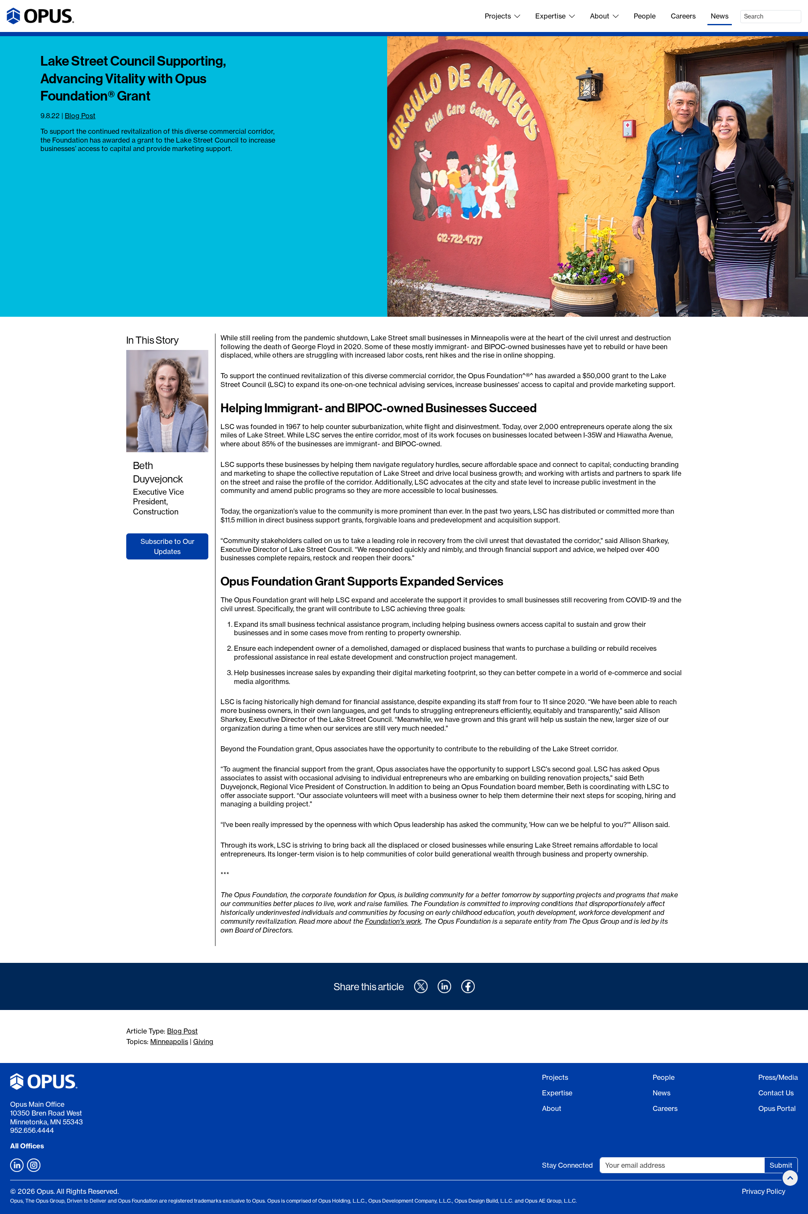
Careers (683, 16)
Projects (498, 16)
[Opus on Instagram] (33, 1165)
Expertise (550, 16)
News (719, 16)
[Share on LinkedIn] (444, 986)
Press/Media (778, 1077)
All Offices (27, 1146)
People (645, 16)
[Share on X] (421, 986)
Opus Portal (777, 1108)
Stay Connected (567, 1165)
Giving (203, 1041)
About (599, 16)
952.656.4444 (32, 1130)
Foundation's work (393, 921)
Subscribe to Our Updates (167, 546)
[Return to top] (790, 1178)
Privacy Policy (763, 1191)
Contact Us (776, 1093)
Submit (781, 1165)
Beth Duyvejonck (158, 472)
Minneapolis (169, 1041)
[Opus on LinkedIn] (17, 1165)
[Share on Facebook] (468, 986)
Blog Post (80, 115)
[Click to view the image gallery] (597, 176)
